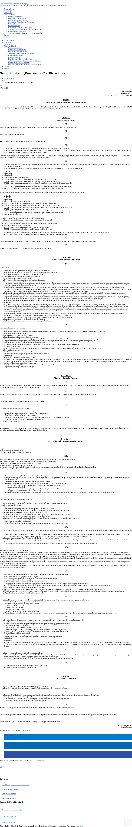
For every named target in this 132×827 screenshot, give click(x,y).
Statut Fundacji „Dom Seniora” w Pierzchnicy (15, 730)
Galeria (6, 35)
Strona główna (9, 9)
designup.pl (79, 826)
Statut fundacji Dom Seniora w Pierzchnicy (16, 785)
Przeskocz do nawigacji (20, 4)
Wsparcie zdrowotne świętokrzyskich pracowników (25, 33)
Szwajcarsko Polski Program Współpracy (21, 22)
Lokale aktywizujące (15, 16)
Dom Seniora (11, 735)
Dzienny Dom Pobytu (15, 24)
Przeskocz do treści (6, 4)
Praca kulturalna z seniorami (17, 20)
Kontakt (6, 37)
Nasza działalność (10, 14)
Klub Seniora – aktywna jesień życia (20, 27)
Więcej (6, 739)
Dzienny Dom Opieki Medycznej (19, 31)
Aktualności (8, 13)
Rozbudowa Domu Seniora (17, 18)
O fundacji (7, 11)
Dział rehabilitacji (14, 26)
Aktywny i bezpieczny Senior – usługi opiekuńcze (24, 29)
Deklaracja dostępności (9, 798)
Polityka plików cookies (10, 789)
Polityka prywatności (9, 794)
